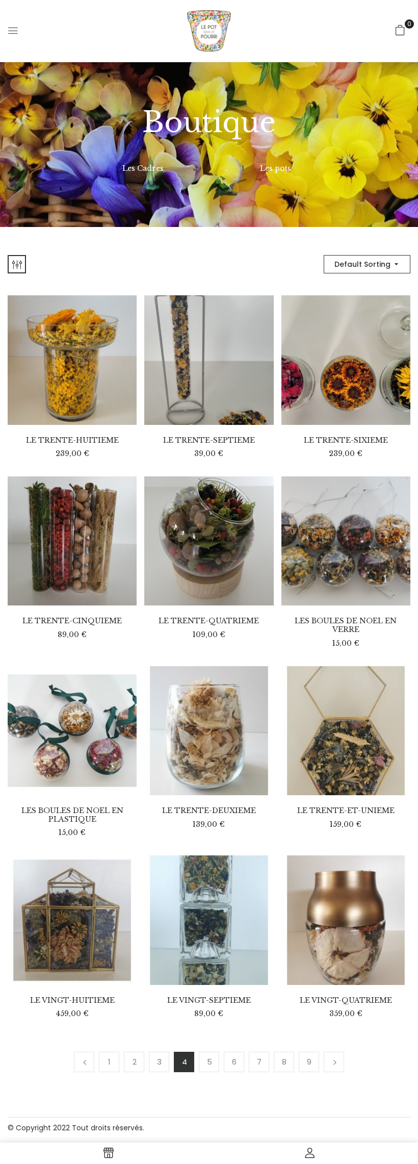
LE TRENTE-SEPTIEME (209, 440)
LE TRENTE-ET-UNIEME (346, 810)
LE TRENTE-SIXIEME (346, 440)
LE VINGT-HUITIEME (72, 1000)
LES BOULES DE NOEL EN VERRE (346, 625)
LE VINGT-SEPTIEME (209, 1000)
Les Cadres (143, 168)
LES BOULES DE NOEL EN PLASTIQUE (72, 815)
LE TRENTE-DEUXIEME (209, 810)
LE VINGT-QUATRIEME (346, 1000)
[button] (400, 30)
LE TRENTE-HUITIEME (72, 440)
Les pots (275, 168)
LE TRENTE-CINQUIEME (72, 621)
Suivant (334, 1062)
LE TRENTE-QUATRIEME (209, 621)
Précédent (84, 1062)
